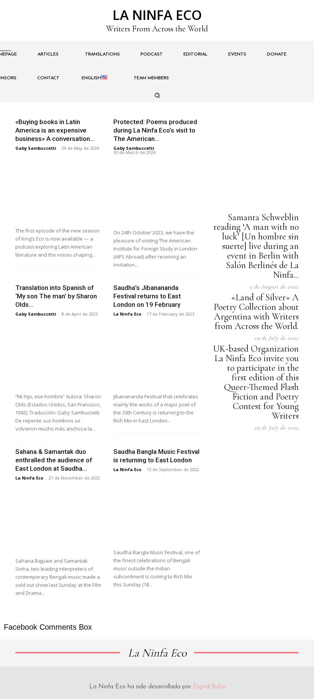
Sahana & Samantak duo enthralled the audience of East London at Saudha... (53, 460)
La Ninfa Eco (127, 314)
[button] (157, 95)
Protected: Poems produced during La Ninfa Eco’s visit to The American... (155, 130)
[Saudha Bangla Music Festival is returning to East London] (157, 511)
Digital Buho (209, 687)
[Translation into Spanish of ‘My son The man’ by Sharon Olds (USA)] (59, 355)
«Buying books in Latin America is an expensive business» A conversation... (55, 130)
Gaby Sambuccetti (35, 148)
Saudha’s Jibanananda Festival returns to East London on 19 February (147, 296)
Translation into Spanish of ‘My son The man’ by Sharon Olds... (56, 296)
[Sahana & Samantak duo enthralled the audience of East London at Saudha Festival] (59, 519)
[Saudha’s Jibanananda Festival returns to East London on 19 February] (157, 355)
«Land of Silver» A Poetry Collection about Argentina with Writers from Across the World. (256, 312)
